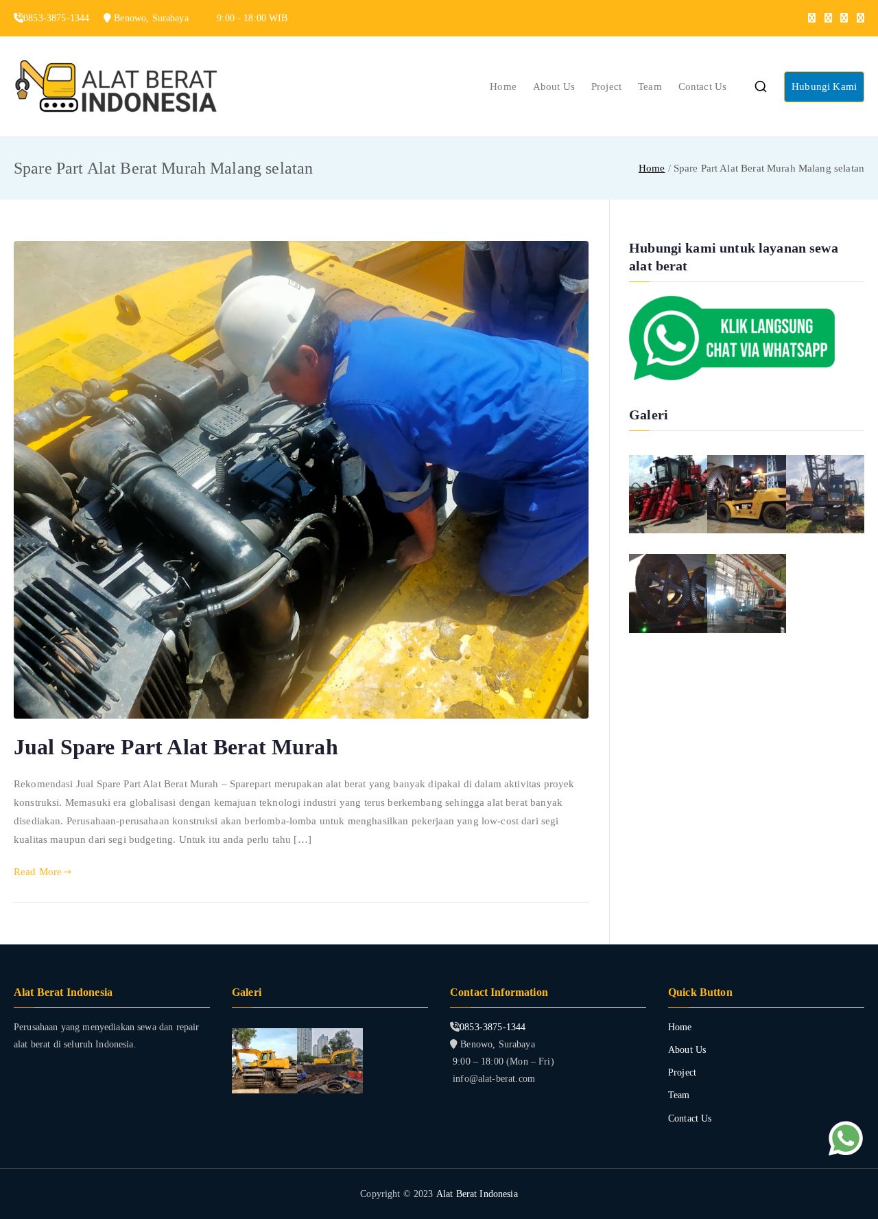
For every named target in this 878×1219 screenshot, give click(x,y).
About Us (554, 86)
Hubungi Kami (824, 86)
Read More (38, 871)
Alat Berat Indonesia (477, 1194)
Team (650, 86)
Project (606, 86)
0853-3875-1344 (492, 1027)
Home (503, 86)
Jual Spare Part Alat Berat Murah (176, 746)
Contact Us (702, 86)
